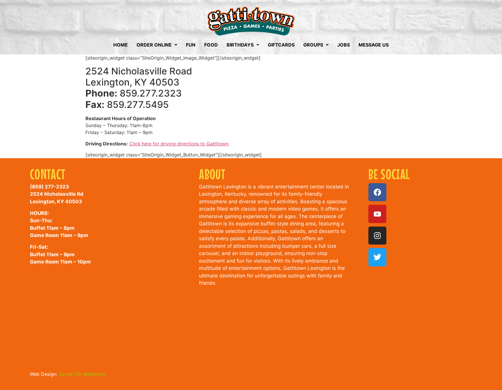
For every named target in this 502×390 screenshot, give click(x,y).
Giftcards (281, 45)
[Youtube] (377, 214)
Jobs (343, 45)
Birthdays (240, 45)
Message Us (373, 45)
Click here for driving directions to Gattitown (178, 144)
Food (211, 45)
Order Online (154, 45)
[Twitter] (377, 257)
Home (120, 45)
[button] (157, 44)
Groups (313, 45)
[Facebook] (377, 192)
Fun (191, 45)
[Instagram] (377, 236)
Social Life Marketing (82, 374)
